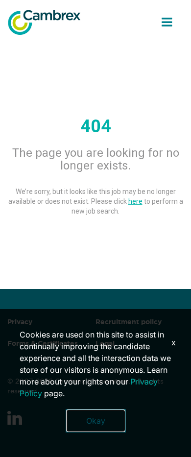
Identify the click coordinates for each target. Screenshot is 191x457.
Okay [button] (95, 421)
